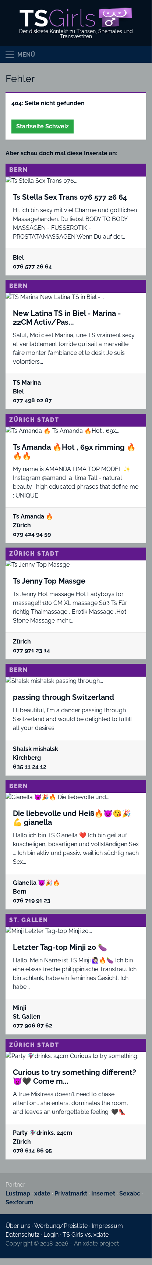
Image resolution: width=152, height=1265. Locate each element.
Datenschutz (22, 1234)
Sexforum (19, 1202)
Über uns (18, 1225)
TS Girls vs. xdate (86, 1234)
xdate (42, 1193)
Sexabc (129, 1193)
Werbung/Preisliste (61, 1225)
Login (51, 1234)
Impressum (107, 1225)
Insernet (103, 1193)
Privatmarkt (70, 1193)
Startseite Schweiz (42, 126)
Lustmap (18, 1193)
